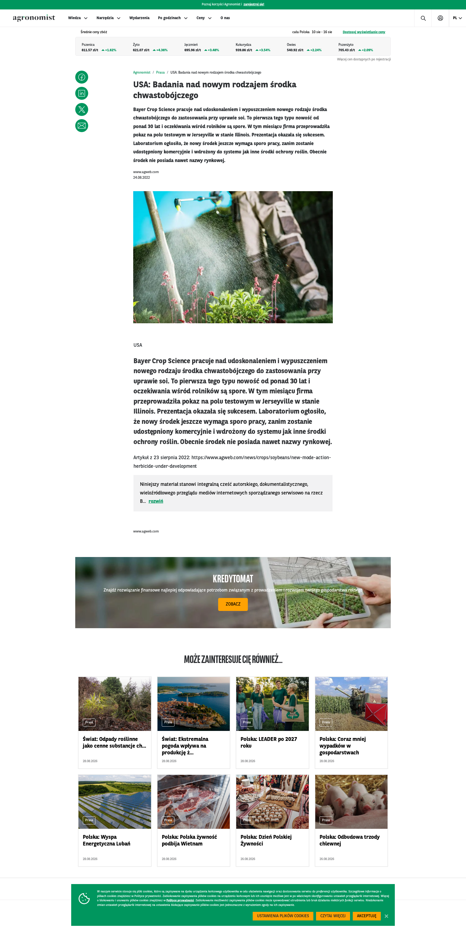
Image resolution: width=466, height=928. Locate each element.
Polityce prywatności (180, 900)
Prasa (160, 72)
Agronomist (141, 72)
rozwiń (156, 501)
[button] (81, 77)
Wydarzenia (139, 18)
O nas (225, 18)
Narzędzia (105, 18)
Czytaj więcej (333, 916)
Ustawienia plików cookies (283, 916)
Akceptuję (366, 916)
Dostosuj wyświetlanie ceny (364, 32)
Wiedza (74, 18)
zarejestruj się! (254, 4)
